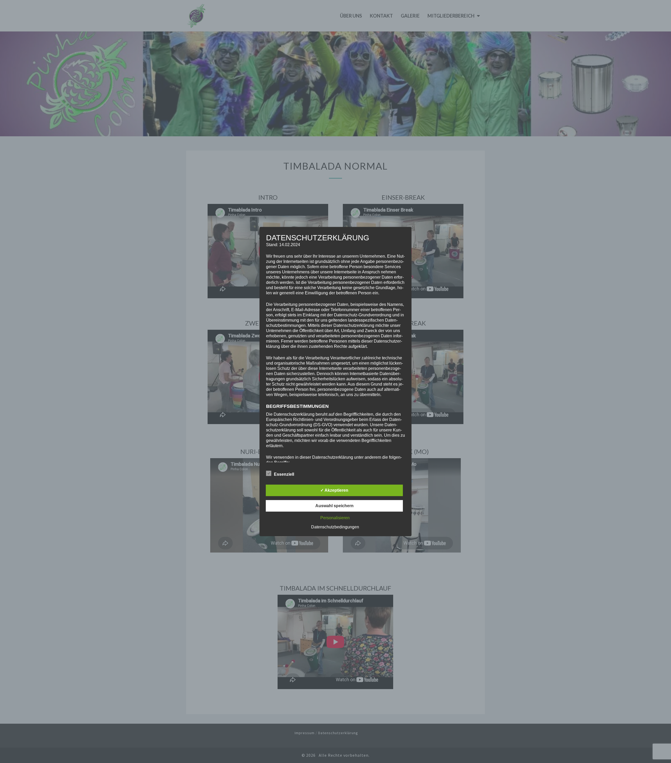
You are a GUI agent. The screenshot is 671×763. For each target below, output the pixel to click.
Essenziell (284, 474)
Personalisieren (335, 518)
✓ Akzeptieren (334, 490)
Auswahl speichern (334, 506)
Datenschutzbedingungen (335, 527)
